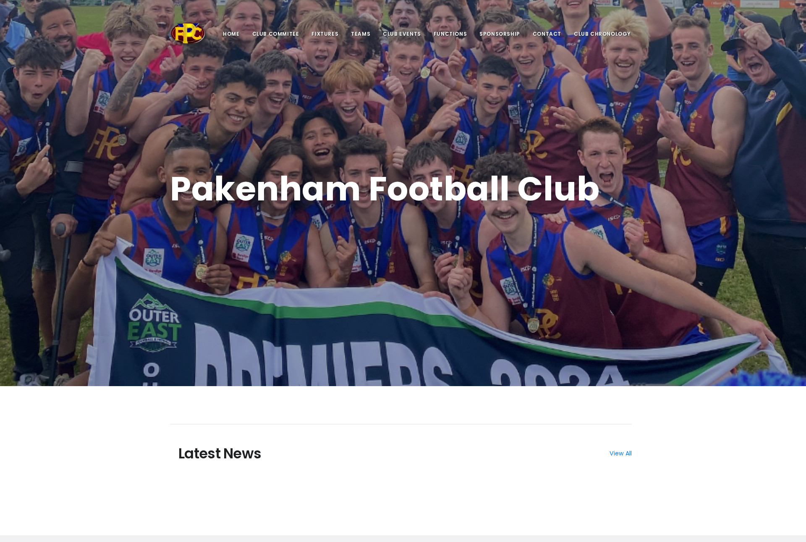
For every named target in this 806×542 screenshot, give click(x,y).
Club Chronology (602, 33)
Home (231, 33)
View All (621, 453)
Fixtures (324, 33)
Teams (360, 33)
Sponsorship (499, 33)
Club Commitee (275, 33)
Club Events (402, 33)
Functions (450, 33)
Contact (547, 33)
